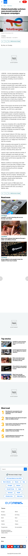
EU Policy (17, 514)
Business (3, 514)
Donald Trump (10, 489)
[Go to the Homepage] (5, 2)
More (2, 541)
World (16, 511)
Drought (10, 485)
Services (3, 537)
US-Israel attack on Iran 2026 (14, 478)
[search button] (25, 469)
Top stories (6, 339)
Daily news (19, 496)
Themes (3, 508)
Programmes (4, 527)
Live (25, 1)
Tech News (9, 5)
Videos (16, 524)
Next (5, 5)
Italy (24, 482)
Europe (3, 511)
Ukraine (18, 485)
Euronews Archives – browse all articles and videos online (6, 531)
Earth (2, 517)
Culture (3, 524)
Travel (16, 521)
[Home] (1, 5)
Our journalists (18, 527)
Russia (16, 482)
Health (18, 492)
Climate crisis (9, 496)
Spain (19, 489)
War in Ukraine (7, 482)
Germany (10, 492)
